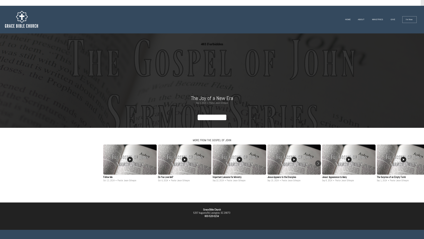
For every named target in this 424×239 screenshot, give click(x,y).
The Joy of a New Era (212, 117)
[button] (318, 163)
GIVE (393, 19)
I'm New (409, 19)
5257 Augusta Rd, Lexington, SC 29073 (211, 213)
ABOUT (361, 19)
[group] (130, 163)
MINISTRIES (378, 19)
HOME (348, 19)
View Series (212, 188)
